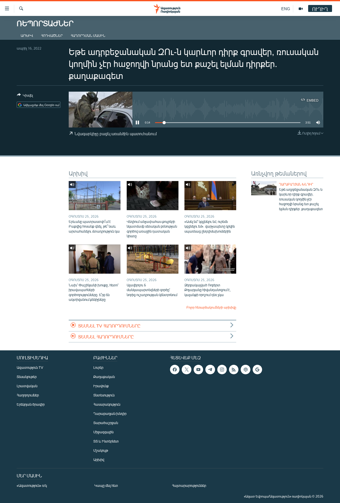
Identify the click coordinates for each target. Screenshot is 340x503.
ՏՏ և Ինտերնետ (106, 441)
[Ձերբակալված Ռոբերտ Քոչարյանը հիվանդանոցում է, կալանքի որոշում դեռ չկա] (210, 259)
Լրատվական (27, 386)
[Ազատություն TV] (300, 8)
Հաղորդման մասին (88, 35)
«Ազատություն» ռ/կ (32, 485)
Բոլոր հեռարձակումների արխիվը (211, 307)
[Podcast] (245, 369)
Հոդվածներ (52, 35)
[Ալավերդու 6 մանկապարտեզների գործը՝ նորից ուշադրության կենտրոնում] (152, 259)
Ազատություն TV (30, 367)
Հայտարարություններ (189, 485)
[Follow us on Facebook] (174, 369)
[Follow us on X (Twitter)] (186, 369)
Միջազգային (103, 432)
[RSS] (233, 369)
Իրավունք (101, 386)
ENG (285, 8)
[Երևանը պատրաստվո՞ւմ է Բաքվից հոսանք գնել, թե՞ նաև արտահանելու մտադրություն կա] (94, 195)
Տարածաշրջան (105, 423)
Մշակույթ (100, 450)
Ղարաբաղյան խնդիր (296, 184)
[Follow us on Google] (257, 369)
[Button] (25, 96)
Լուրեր (98, 367)
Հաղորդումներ (28, 395)
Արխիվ (27, 35)
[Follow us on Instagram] (222, 369)
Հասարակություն (106, 404)
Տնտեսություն (103, 395)
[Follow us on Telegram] (210, 369)
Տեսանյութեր (27, 377)
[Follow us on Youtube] (198, 369)
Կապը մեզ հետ (106, 485)
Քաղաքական (104, 377)
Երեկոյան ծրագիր (31, 404)
